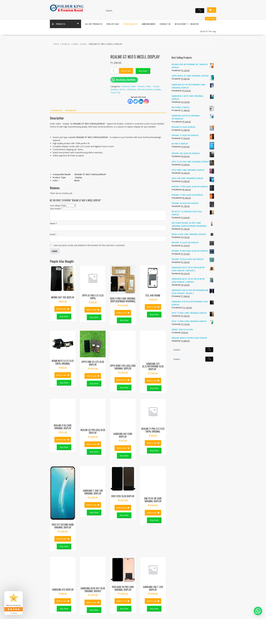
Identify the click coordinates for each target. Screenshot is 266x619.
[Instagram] (146, 101)
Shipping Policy (103, 531)
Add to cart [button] (61, 173)
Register (194, 23)
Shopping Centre (103, 514)
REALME (141, 89)
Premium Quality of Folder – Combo (197, 520)
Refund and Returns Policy (108, 537)
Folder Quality (130, 23)
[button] (101, 56)
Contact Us (165, 23)
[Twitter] (135, 101)
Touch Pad (115, 92)
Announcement (149, 23)
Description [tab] (56, 110)
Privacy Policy (102, 526)
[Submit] (199, 10)
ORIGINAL (131, 89)
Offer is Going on (188, 514)
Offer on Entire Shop (190, 508)
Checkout (143, 526)
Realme (149, 89)
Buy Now (143, 71)
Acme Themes (209, 577)
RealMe (157, 89)
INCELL (122, 89)
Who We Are (102, 508)
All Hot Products (93, 23)
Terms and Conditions (106, 543)
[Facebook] (130, 101)
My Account (180, 23)
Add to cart (126, 71)
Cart (140, 520)
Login (141, 508)
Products (60, 23)
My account (144, 531)
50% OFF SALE (113, 23)
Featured (125, 86)
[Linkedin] (141, 101)
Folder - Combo (137, 86)
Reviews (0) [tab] (70, 110)
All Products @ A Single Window (195, 526)
